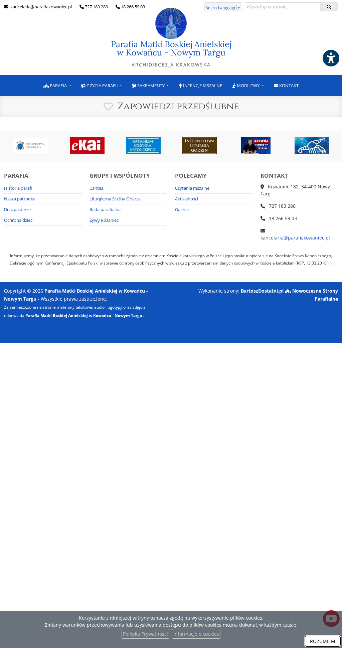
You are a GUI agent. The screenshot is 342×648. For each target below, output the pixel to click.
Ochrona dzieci (18, 220)
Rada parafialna (105, 209)
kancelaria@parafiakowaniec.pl (40, 7)
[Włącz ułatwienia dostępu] (331, 58)
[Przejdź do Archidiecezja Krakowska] (30, 145)
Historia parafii (18, 188)
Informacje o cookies (196, 634)
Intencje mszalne (202, 86)
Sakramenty (151, 86)
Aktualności (186, 199)
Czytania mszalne (192, 188)
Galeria (182, 209)
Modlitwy (248, 86)
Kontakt (288, 86)
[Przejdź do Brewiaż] (199, 145)
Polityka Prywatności (145, 634)
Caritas (96, 188)
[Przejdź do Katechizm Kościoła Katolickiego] (143, 145)
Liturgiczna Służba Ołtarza (115, 199)
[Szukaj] (329, 6)
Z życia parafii (102, 86)
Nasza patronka (19, 199)
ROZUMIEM (322, 641)
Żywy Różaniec (104, 220)
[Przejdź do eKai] (86, 145)
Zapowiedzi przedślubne (178, 106)
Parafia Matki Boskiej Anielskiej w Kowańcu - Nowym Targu (171, 53)
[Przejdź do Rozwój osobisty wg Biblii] (255, 145)
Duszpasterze (17, 209)
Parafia (58, 86)
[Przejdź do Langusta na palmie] (312, 145)
